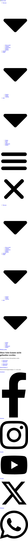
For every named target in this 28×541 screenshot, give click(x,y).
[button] (14, 175)
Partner (6, 140)
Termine (4, 51)
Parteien (7, 94)
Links (6, 142)
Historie (6, 48)
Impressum (5, 361)
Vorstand (7, 46)
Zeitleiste (7, 96)
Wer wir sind (7, 45)
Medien (6, 145)
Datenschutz (5, 360)
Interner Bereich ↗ (4, 367)
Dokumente (7, 143)
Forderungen (7, 47)
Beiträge (7, 49)
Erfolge (6, 95)
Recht (6, 141)
